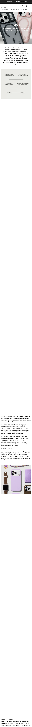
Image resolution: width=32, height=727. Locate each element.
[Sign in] (23, 6)
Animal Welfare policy (7, 448)
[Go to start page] (3, 6)
